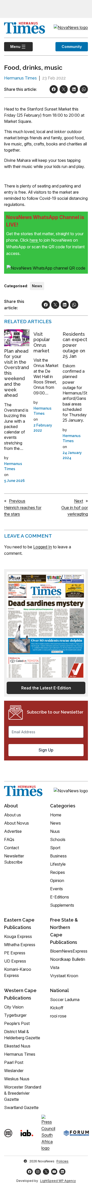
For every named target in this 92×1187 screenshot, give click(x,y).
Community (72, 46)
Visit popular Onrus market (41, 342)
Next (78, 500)
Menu (12, 46)
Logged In (42, 546)
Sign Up (46, 750)
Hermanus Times (20, 78)
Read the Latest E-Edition (46, 687)
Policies (62, 1161)
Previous (17, 500)
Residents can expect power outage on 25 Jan (75, 345)
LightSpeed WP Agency (58, 1181)
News (37, 286)
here (34, 240)
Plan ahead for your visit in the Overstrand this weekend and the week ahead (16, 373)
